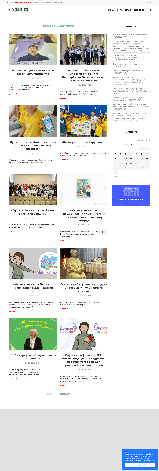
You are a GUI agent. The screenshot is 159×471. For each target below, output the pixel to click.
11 (120, 158)
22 (141, 163)
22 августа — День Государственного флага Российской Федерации (129, 89)
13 (131, 158)
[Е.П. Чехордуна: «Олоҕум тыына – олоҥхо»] (33, 334)
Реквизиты (46, 2)
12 (126, 158)
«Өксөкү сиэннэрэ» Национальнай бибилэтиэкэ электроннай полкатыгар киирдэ (84, 215)
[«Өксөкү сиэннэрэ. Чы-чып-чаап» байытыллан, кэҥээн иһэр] (33, 263)
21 (136, 163)
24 (115, 167)
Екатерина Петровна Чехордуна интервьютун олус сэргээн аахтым (83, 288)
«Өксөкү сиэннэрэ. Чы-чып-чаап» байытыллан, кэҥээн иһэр (33, 288)
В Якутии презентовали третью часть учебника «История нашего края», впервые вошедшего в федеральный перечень (129, 117)
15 (141, 158)
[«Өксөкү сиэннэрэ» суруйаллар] (83, 121)
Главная (110, 10)
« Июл (115, 176)
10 (115, 158)
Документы (139, 10)
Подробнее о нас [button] (148, 460)
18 (120, 163)
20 (131, 163)
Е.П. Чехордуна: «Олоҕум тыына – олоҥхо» (33, 356)
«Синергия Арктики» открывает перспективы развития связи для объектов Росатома (127, 57)
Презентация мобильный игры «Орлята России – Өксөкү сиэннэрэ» (33, 145)
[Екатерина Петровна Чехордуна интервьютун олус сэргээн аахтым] (83, 263)
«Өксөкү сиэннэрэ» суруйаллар (83, 142)
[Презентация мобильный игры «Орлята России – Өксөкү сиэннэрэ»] (33, 121)
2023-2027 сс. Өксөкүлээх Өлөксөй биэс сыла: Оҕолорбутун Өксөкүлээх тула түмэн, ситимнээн (84, 75)
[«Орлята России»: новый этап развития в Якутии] (33, 189)
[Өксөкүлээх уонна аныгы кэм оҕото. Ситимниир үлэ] (33, 49)
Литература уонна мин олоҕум (126, 64)
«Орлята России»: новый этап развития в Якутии (33, 212)
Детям (128, 10)
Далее (12, 93)
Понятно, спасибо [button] (140, 465)
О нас (36, 2)
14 (136, 158)
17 (115, 163)
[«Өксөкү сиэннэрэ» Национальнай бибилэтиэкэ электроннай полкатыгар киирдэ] (83, 189)
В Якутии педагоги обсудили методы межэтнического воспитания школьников (130, 105)
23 (147, 163)
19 (126, 163)
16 (147, 158)
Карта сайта (59, 2)
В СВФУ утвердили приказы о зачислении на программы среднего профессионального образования (128, 79)
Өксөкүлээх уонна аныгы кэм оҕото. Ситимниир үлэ (33, 72)
